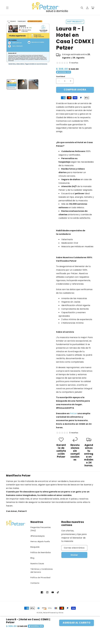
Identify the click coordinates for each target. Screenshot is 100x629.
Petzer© (46, 613)
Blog (32, 558)
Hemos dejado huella (40, 541)
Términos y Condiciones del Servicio (41, 570)
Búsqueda (35, 547)
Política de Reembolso (40, 552)
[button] (7, 7)
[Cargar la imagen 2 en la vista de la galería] (22, 84)
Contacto (34, 583)
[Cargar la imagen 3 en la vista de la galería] (33, 84)
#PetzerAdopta (37, 536)
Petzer (73, 413)
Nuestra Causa (37, 563)
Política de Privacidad (40, 577)
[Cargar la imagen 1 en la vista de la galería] (11, 84)
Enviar (74, 555)
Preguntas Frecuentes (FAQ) (40, 529)
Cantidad (60, 76)
